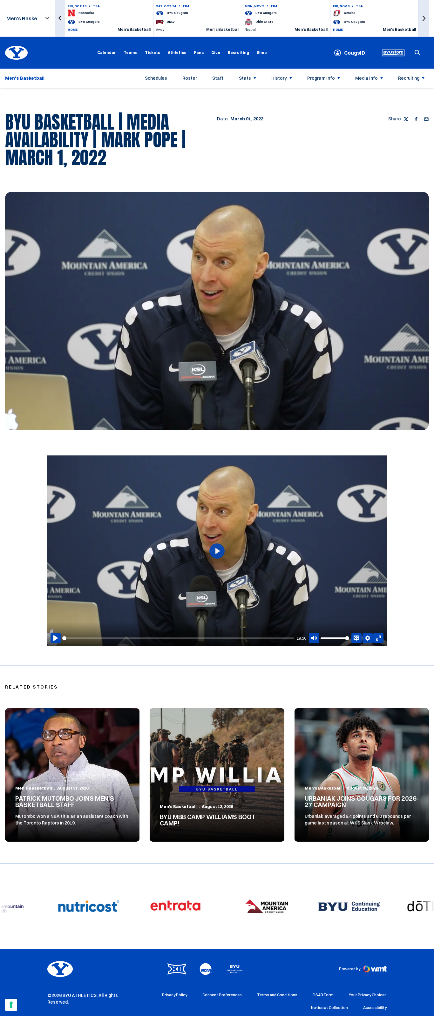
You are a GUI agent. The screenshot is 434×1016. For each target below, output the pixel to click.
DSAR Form (323, 994)
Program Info (321, 78)
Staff (218, 78)
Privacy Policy (174, 994)
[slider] (178, 638)
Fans (199, 52)
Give (215, 52)
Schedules (156, 78)
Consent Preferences (222, 994)
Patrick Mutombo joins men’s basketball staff (64, 801)
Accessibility (375, 1007)
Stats (245, 78)
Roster (189, 78)
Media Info (366, 78)
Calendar (106, 52)
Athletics (177, 52)
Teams (130, 52)
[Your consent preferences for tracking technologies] (11, 1005)
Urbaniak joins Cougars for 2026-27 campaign (362, 801)
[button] (60, 18)
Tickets (152, 52)
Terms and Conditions (277, 994)
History (279, 78)
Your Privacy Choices (368, 994)
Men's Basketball (33, 788)
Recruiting (238, 52)
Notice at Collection (329, 1007)
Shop (262, 52)
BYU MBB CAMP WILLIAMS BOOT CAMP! (207, 820)
